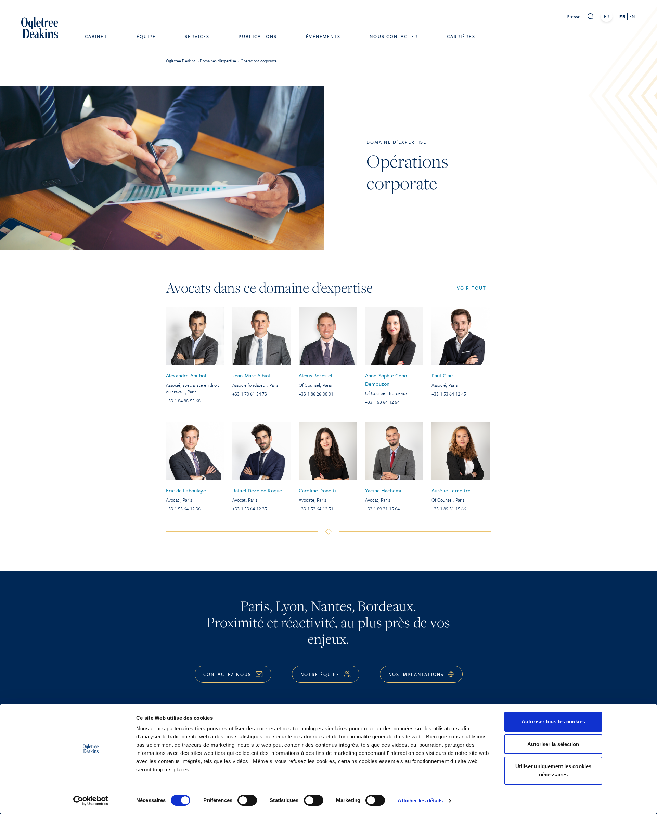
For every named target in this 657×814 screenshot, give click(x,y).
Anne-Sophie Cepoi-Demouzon (387, 379)
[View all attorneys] (328, 532)
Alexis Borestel (315, 375)
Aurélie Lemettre (451, 490)
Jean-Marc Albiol (251, 375)
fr (622, 16)
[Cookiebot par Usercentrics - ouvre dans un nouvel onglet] (91, 801)
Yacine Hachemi (383, 490)
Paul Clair (442, 375)
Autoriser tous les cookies (553, 721)
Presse (574, 16)
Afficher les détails (420, 800)
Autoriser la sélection (553, 744)
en (632, 16)
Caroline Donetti (317, 490)
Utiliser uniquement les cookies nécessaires (553, 770)
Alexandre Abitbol (186, 375)
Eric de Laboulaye (186, 490)
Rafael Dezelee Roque (257, 490)
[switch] (247, 800)
